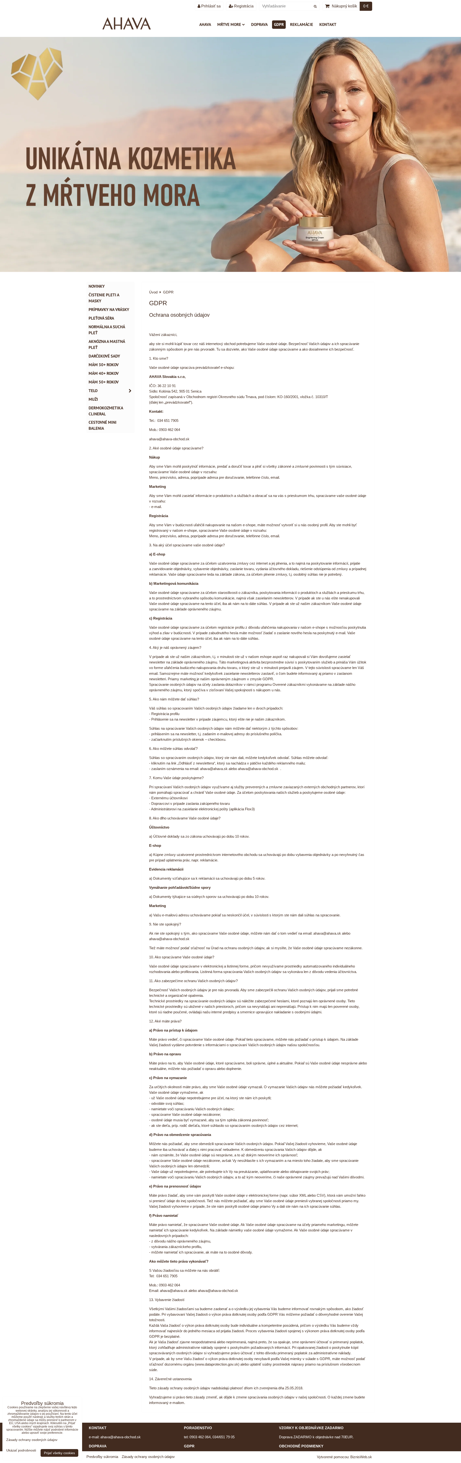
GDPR (279, 24)
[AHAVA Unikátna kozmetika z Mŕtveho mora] (230, 271)
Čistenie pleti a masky (104, 298)
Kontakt (327, 24)
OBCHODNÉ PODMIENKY (301, 1446)
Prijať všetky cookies (59, 1453)
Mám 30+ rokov (104, 364)
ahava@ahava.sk (214, 769)
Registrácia (243, 6)
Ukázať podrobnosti (21, 1450)
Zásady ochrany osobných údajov (148, 1457)
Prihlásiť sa (210, 6)
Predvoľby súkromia (102, 1457)
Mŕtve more (229, 24)
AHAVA (205, 24)
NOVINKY (97, 286)
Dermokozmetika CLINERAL (106, 411)
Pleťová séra (101, 318)
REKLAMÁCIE (301, 24)
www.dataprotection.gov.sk (217, 1364)
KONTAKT (97, 1428)
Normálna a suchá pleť (107, 329)
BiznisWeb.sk (361, 1457)
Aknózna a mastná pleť (107, 344)
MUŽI (93, 399)
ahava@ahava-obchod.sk (258, 769)
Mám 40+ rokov (104, 373)
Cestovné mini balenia (102, 425)
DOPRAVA (98, 1446)
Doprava (259, 24)
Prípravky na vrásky (109, 309)
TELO (93, 390)
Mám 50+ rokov (104, 382)
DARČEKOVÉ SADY (104, 356)
